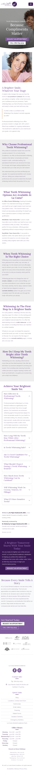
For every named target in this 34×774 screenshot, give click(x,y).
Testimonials (17, 704)
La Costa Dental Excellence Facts (17, 723)
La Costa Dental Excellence (14, 765)
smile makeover (21, 322)
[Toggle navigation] (30, 4)
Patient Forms (17, 713)
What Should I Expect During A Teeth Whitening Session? (15, 466)
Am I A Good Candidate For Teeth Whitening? (16, 455)
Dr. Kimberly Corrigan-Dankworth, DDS (14, 524)
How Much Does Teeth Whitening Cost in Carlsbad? (14, 478)
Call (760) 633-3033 (17, 43)
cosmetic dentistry (7, 290)
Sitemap (16, 768)
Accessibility (10, 768)
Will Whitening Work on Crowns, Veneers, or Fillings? (14, 489)
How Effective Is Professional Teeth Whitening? (12, 396)
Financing (17, 710)
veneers (9, 281)
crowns (4, 281)
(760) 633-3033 (8, 562)
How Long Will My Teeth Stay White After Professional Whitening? (15, 437)
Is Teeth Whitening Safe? (15, 447)
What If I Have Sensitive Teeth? (14, 500)
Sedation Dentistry (17, 716)
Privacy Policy (23, 768)
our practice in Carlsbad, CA (16, 96)
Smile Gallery (17, 707)
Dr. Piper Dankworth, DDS (17, 513)
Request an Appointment (17, 39)
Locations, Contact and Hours (17, 701)
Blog (17, 697)
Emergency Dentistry (17, 720)
